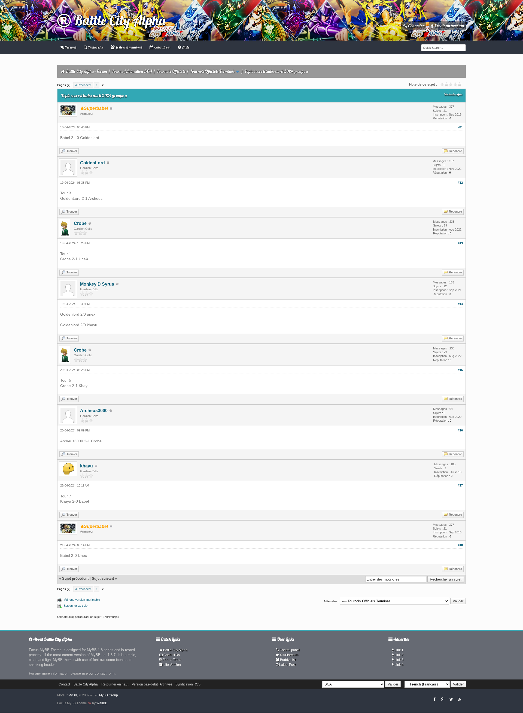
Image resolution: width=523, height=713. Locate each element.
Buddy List (287, 660)
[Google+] (442, 699)
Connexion (416, 25)
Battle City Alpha (118, 20)
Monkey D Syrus (97, 284)
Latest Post (287, 665)
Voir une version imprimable (82, 599)
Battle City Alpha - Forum (86, 71)
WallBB (101, 703)
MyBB (72, 695)
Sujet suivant (103, 578)
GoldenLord (92, 163)
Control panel (289, 650)
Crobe (80, 223)
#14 (460, 304)
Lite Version (172, 665)
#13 (460, 243)
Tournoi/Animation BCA (132, 71)
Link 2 (398, 655)
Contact (64, 684)
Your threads (288, 655)
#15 (460, 369)
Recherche (95, 47)
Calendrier (161, 47)
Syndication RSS (187, 684)
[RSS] (459, 699)
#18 (460, 545)
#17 (460, 485)
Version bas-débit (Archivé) (152, 684)
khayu (86, 466)
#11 (460, 127)
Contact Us (171, 655)
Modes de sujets (453, 94)
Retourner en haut (114, 684)
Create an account (449, 25)
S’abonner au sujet (76, 605)
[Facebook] (434, 699)
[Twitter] (451, 699)
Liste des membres (128, 47)
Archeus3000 (94, 410)
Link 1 (398, 650)
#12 (460, 182)
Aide (185, 47)
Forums (70, 47)
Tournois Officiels (171, 71)
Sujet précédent (75, 578)
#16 (460, 430)
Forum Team (171, 660)
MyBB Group (108, 695)
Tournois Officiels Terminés (212, 71)
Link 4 (398, 665)
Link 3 (398, 660)
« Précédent (83, 85)
